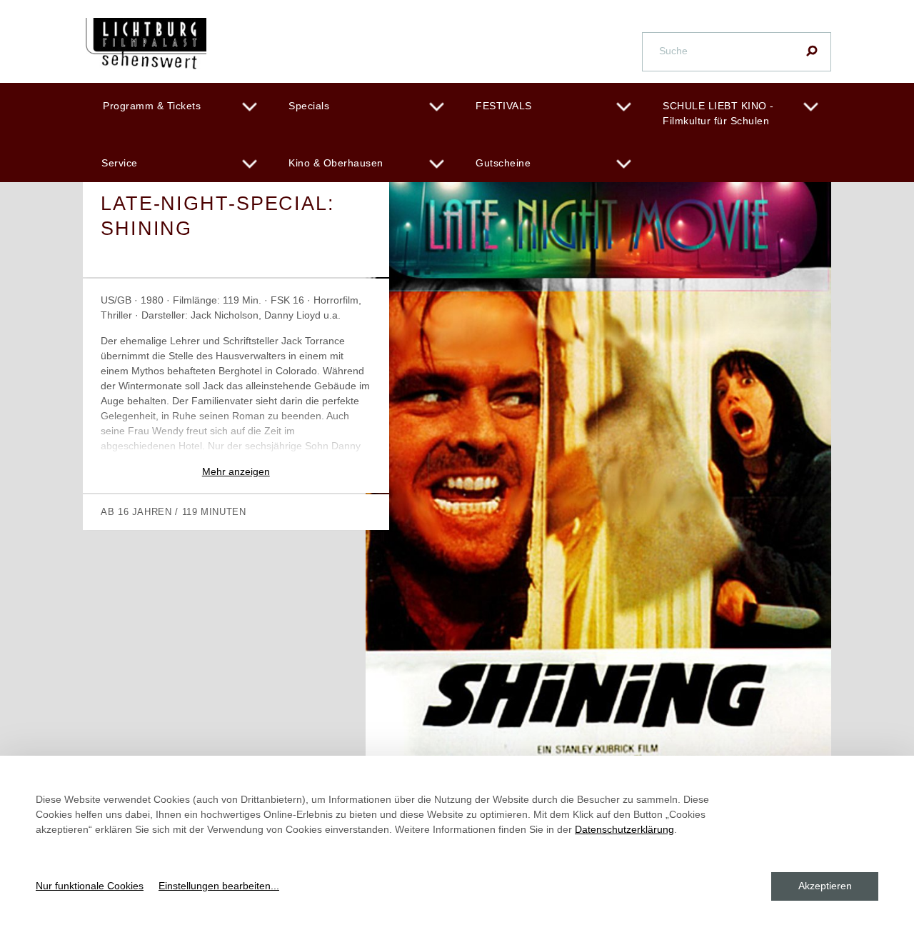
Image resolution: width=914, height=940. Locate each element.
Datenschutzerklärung (624, 829)
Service (119, 163)
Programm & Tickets (152, 105)
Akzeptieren (825, 885)
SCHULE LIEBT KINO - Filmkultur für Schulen (718, 113)
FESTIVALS (504, 105)
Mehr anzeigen (236, 471)
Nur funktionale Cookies (90, 885)
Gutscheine (503, 163)
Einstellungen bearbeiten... (219, 885)
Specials (308, 105)
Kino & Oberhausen (335, 163)
